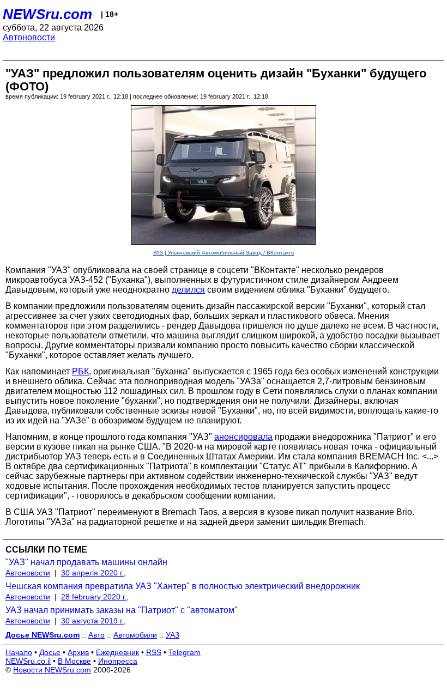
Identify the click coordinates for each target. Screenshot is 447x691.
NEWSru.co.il (28, 661)
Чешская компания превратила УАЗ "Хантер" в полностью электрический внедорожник (182, 586)
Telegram (184, 652)
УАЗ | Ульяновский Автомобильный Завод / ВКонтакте (223, 253)
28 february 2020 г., (95, 596)
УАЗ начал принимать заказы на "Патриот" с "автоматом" (121, 610)
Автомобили (135, 635)
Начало (18, 652)
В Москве (74, 661)
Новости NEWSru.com (52, 669)
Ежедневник (117, 652)
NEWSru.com (47, 14)
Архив (78, 652)
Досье (50, 652)
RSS (153, 652)
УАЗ (172, 635)
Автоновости (29, 37)
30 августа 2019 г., (93, 620)
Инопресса (117, 661)
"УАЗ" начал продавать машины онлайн (86, 562)
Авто (96, 635)
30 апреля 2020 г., (93, 572)
